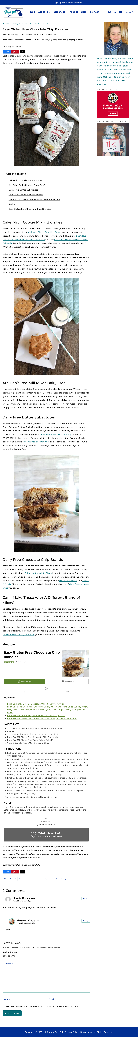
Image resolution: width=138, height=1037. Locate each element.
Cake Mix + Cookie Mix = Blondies (25, 180)
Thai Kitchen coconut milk (36, 442)
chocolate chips (35, 879)
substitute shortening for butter (18, 634)
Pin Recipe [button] (69, 681)
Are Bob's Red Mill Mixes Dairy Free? (27, 185)
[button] (5, 661)
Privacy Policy (72, 1032)
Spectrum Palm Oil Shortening (56, 434)
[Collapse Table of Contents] (86, 174)
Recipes (74, 12)
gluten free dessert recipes (56, 879)
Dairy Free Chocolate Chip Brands (26, 194)
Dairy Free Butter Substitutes (23, 190)
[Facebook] (104, 12)
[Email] (120, 12)
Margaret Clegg (11, 35)
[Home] (3, 24)
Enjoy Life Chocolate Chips (38, 573)
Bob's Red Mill (10, 879)
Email (52, 999)
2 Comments (51, 35)
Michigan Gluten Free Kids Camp (44, 232)
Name (7, 999)
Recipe (12, 204)
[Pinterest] (115, 12)
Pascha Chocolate (68, 580)
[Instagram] (109, 12)
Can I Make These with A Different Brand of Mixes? (34, 199)
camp (22, 879)
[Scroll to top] (128, 1029)
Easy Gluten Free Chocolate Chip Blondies (30, 209)
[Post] (22, 51)
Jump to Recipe (13, 47)
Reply (85, 899)
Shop (84, 12)
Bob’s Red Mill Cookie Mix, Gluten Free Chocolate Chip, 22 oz (36, 715)
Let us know (44, 836)
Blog (32, 12)
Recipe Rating (10, 952)
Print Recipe (25, 681)
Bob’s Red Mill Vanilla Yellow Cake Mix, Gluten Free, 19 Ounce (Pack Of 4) (42, 718)
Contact (94, 12)
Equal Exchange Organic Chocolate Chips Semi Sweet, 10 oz (35, 704)
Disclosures (86, 1032)
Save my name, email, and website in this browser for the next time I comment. (41, 1006)
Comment (9, 964)
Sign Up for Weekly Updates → (69, 3)
